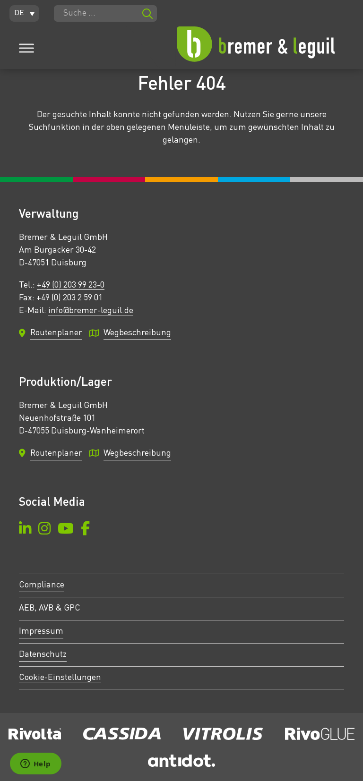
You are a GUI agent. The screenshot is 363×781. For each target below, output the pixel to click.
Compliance (41, 585)
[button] (24, 13)
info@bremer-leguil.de (90, 310)
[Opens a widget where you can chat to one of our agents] (35, 764)
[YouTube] (66, 530)
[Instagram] (44, 530)
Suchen (147, 13)
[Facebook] (85, 530)
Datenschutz (43, 654)
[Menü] (26, 48)
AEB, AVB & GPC (49, 608)
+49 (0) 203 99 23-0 (70, 285)
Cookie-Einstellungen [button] (60, 677)
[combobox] (105, 13)
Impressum (41, 631)
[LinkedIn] (25, 530)
